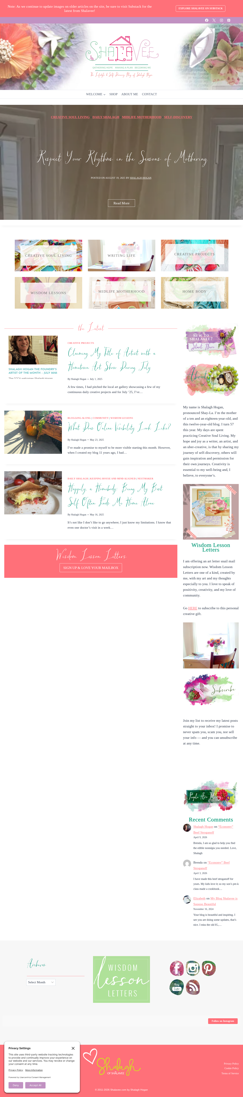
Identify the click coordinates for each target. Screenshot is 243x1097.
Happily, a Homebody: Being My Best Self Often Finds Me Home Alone (115, 496)
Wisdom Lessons (121, 418)
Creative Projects (81, 343)
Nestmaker (145, 478)
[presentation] (33, 357)
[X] (214, 20)
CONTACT (149, 94)
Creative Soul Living (70, 117)
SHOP (113, 94)
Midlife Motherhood (141, 117)
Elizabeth (199, 898)
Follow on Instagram (223, 1021)
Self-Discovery (178, 117)
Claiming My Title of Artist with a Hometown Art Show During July (111, 360)
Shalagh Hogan (140, 177)
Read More (124, 204)
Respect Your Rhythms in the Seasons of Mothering (121, 159)
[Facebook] (207, 20)
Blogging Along (79, 418)
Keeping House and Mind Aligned (113, 478)
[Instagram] (221, 20)
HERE (192, 608)
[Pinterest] (229, 20)
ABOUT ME (129, 94)
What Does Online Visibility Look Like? (119, 428)
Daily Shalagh (106, 117)
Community (101, 418)
